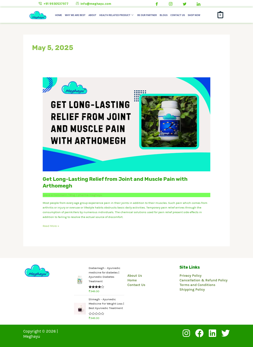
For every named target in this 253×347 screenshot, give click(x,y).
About (92, 15)
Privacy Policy (191, 276)
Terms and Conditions (197, 285)
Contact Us (177, 15)
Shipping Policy (192, 289)
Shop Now (194, 15)
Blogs (163, 15)
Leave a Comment (55, 195)
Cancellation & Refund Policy (204, 280)
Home (58, 15)
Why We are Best (75, 15)
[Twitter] (225, 333)
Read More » (51, 226)
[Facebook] (199, 333)
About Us (134, 276)
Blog (72, 195)
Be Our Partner (147, 15)
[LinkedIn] (212, 333)
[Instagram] (186, 333)
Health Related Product (114, 15)
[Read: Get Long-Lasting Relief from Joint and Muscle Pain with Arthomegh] (126, 124)
